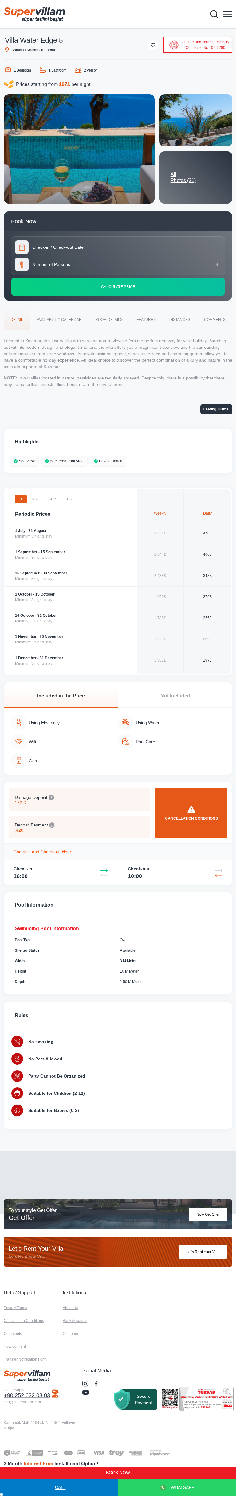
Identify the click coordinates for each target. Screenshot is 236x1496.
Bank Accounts (75, 1321)
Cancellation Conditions (24, 1321)
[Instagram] (86, 1384)
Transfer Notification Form (25, 1359)
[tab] (17, 319)
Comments (13, 1333)
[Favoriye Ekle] (153, 45)
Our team (70, 1333)
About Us (70, 1308)
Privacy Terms (15, 1308)
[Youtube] (86, 1392)
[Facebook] (97, 1384)
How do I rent (15, 1346)
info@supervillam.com (22, 1402)
